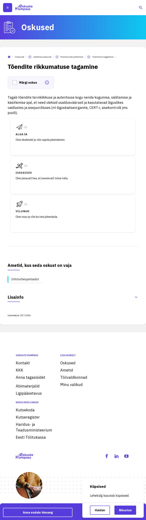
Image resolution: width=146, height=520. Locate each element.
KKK (19, 370)
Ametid (66, 370)
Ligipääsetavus (29, 393)
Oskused (19, 56)
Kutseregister (28, 417)
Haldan (100, 510)
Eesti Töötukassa (31, 437)
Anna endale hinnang (38, 512)
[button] (15, 82)
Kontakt (23, 362)
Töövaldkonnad (73, 377)
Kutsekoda (25, 409)
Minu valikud (71, 384)
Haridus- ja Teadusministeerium (34, 427)
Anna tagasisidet (30, 377)
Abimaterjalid (28, 386)
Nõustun (125, 510)
